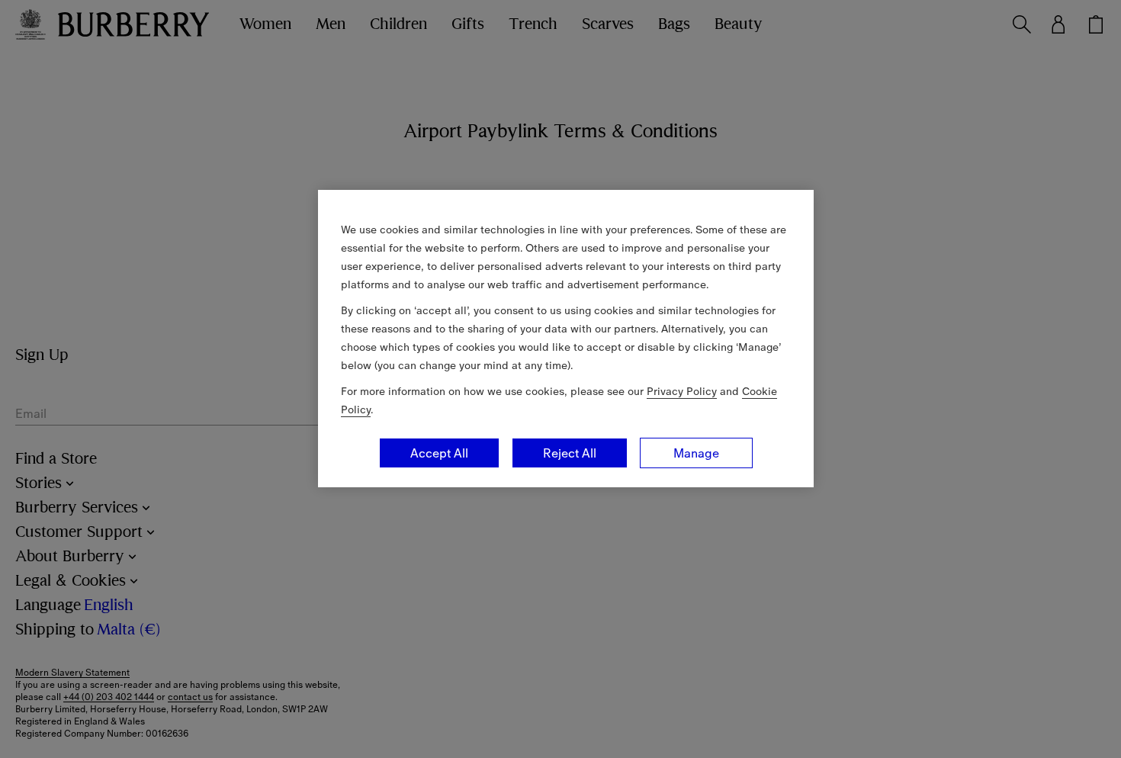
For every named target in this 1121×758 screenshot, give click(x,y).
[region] (566, 338)
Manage (696, 453)
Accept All (439, 453)
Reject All (569, 453)
